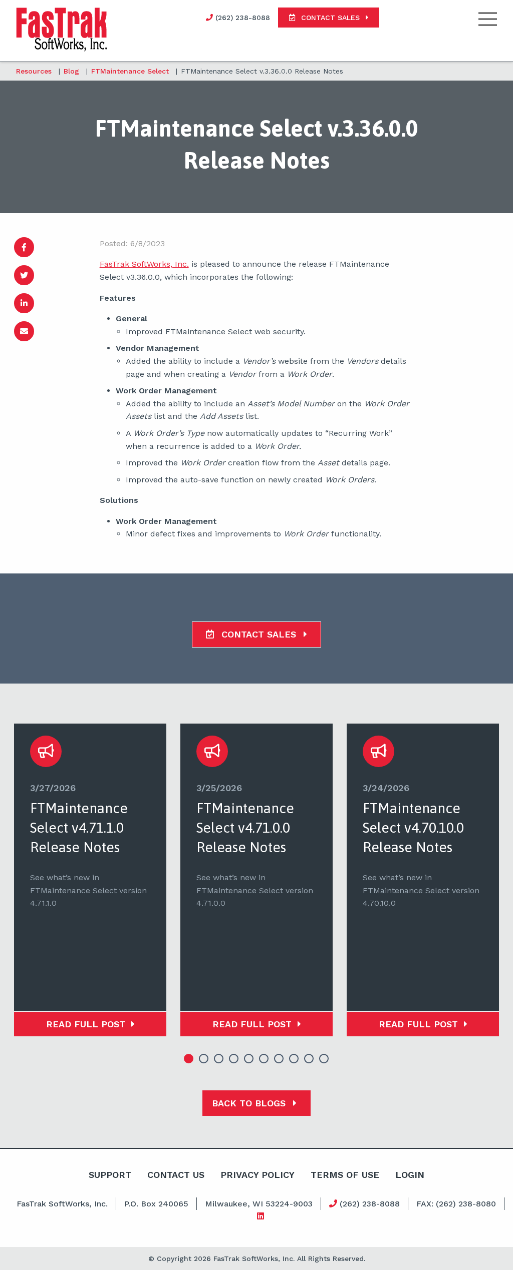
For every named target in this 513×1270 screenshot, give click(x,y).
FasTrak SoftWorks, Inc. (144, 264)
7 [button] (279, 1059)
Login (409, 1174)
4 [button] (234, 1059)
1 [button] (189, 1059)
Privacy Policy (257, 1174)
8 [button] (294, 1059)
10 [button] (324, 1059)
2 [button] (204, 1059)
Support (110, 1174)
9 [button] (309, 1059)
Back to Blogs (250, 1103)
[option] (90, 880)
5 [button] (249, 1059)
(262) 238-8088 (368, 1203)
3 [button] (219, 1059)
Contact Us (175, 1174)
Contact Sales (258, 634)
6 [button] (264, 1059)
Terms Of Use (345, 1174)
